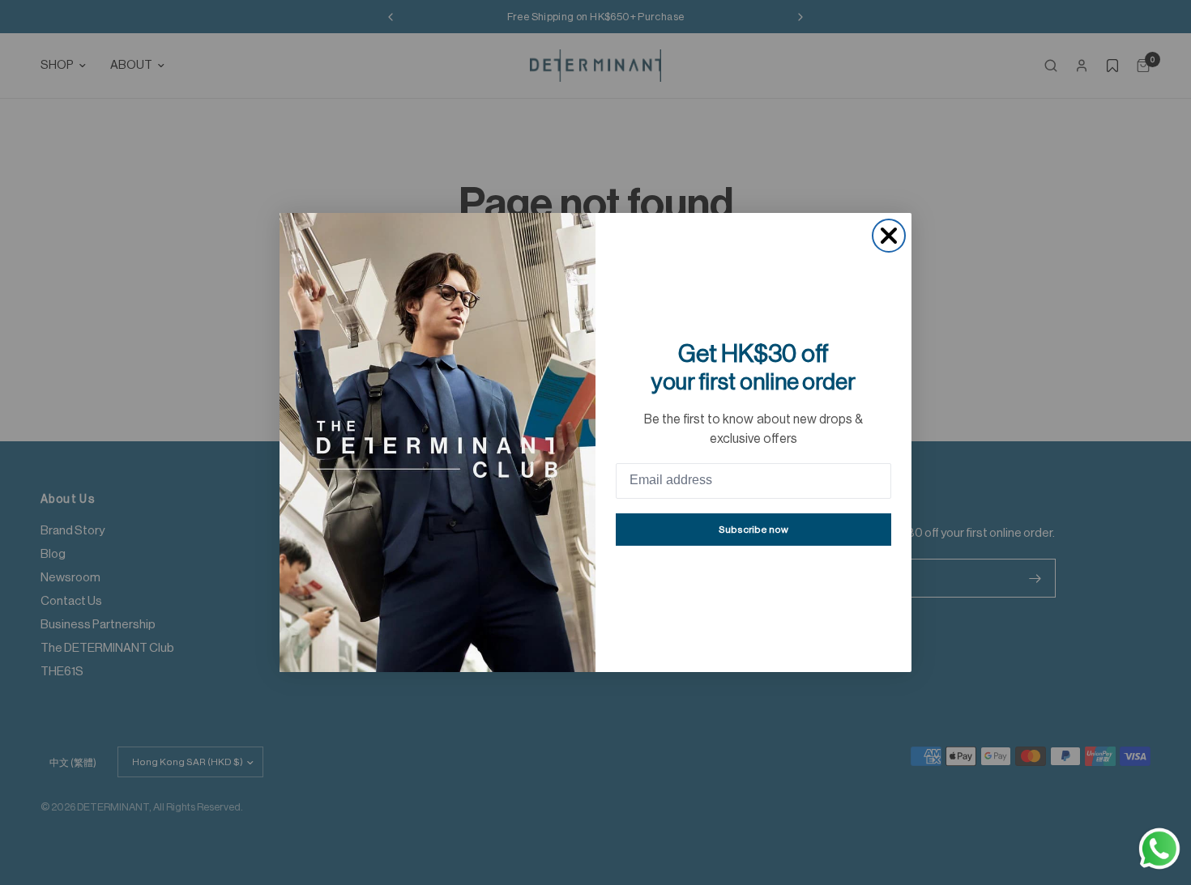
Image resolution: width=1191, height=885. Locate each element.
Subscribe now (753, 529)
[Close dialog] (889, 235)
